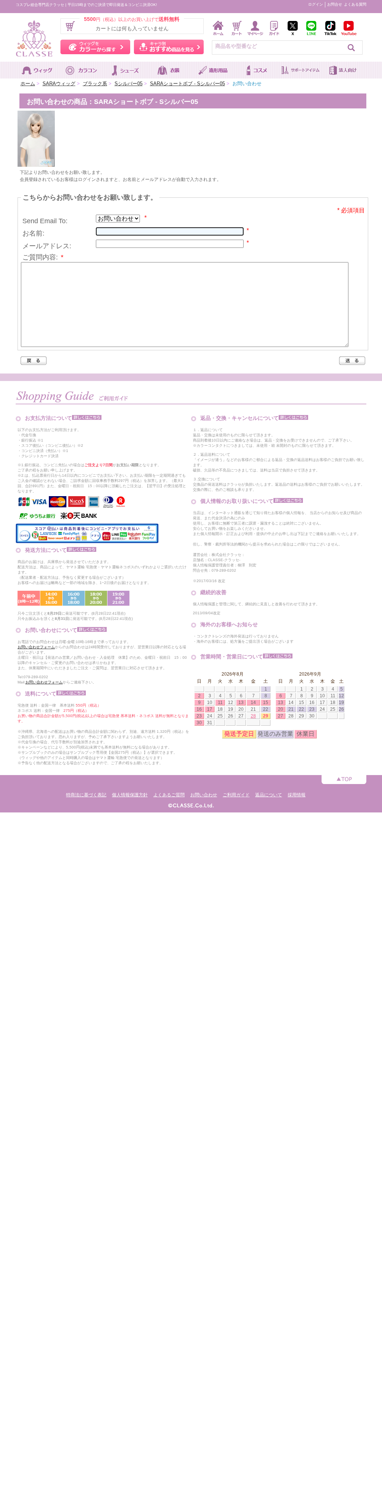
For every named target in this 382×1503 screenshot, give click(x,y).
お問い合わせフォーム (36, 647)
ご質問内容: (43, 257)
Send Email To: (45, 221)
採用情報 (297, 794)
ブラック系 (95, 83)
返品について (268, 794)
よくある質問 (355, 4)
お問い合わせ (203, 794)
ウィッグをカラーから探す (95, 47)
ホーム (28, 83)
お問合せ (334, 4)
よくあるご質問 (169, 794)
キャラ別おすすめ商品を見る (169, 47)
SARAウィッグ (59, 83)
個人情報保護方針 (130, 794)
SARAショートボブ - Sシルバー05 (187, 83)
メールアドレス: (46, 246)
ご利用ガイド (236, 794)
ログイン (315, 4)
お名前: (33, 233)
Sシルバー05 (129, 83)
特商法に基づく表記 (86, 794)
